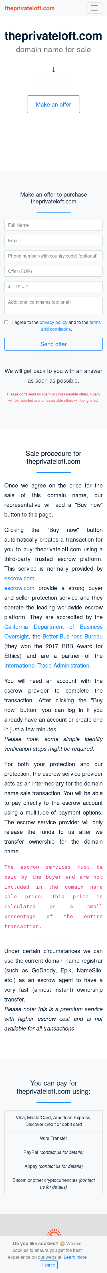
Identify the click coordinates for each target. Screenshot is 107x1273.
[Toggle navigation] (94, 8)
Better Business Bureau (73, 636)
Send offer (54, 344)
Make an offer (53, 104)
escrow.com (19, 578)
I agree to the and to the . (56, 325)
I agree (48, 1265)
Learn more (75, 1257)
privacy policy (53, 322)
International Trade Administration (46, 665)
